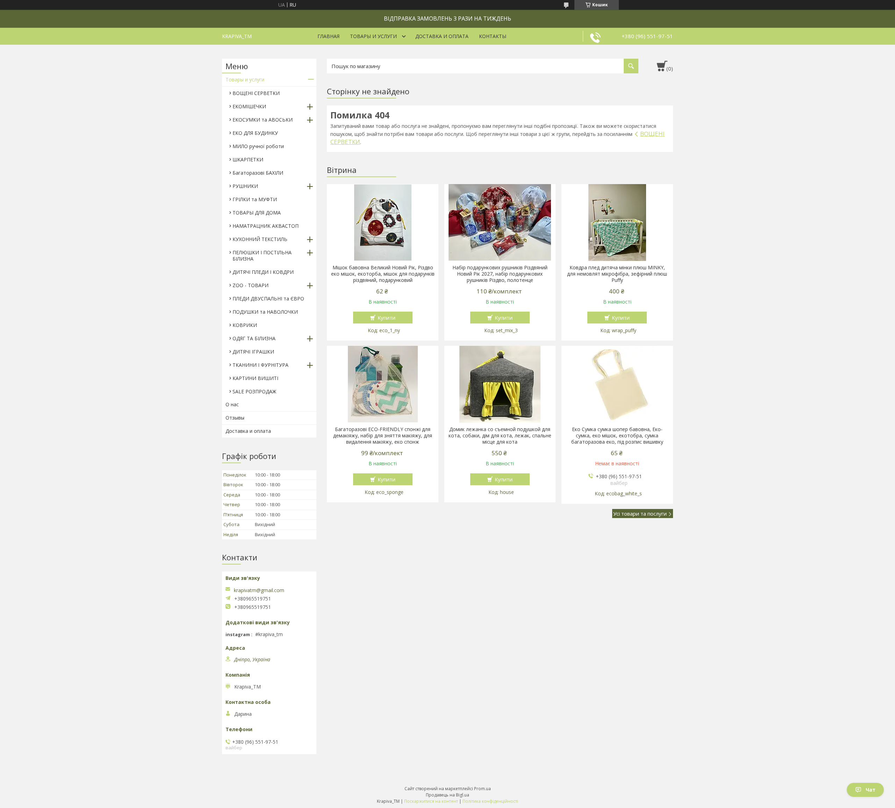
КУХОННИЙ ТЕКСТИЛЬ (259, 239)
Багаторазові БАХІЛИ (257, 172)
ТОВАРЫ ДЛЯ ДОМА (256, 212)
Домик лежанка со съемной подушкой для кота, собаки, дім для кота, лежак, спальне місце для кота (500, 435)
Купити (386, 317)
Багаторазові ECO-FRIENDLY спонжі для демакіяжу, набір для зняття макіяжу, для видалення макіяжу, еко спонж (382, 435)
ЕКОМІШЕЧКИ (249, 106)
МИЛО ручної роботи (258, 146)
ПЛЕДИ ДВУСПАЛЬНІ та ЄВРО (268, 298)
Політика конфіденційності (490, 801)
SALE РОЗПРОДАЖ (254, 391)
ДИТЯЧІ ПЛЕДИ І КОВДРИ (263, 272)
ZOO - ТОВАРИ (250, 285)
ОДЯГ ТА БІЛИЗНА (253, 338)
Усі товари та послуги (640, 513)
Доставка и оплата (441, 36)
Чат (870, 789)
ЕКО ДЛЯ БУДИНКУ (255, 133)
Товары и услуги (373, 36)
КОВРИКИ (244, 325)
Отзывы (234, 417)
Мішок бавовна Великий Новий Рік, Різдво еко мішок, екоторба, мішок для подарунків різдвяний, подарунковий (383, 273)
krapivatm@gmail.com (259, 590)
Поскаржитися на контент (431, 801)
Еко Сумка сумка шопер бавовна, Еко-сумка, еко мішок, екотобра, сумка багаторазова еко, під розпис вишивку (617, 435)
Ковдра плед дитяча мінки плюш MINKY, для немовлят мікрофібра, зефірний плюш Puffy (617, 273)
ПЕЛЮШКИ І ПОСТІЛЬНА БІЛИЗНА (262, 255)
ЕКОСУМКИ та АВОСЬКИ (262, 119)
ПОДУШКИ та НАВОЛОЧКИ (265, 311)
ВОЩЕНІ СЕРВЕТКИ (256, 93)
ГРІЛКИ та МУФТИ (254, 199)
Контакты (492, 36)
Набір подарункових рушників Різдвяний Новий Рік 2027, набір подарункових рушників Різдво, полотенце (499, 273)
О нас (232, 404)
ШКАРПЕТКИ (247, 159)
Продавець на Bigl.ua (447, 795)
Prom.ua (482, 789)
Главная (328, 36)
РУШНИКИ (245, 186)
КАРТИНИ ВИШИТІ (255, 378)
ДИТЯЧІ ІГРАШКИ (253, 351)
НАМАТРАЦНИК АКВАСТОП (265, 226)
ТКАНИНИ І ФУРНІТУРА (260, 365)
